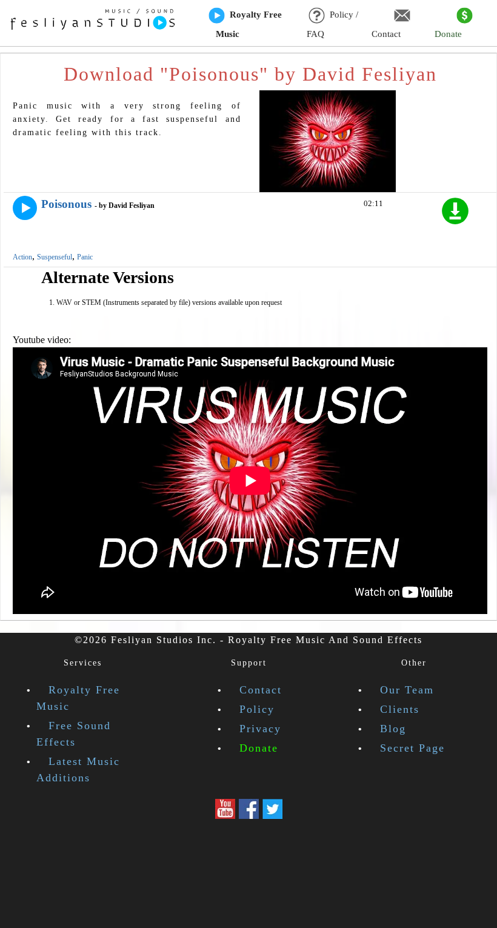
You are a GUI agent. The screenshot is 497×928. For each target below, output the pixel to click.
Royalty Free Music (249, 24)
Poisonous (66, 204)
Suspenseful (54, 257)
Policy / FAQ (332, 24)
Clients (399, 709)
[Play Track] (25, 208)
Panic (85, 257)
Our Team (407, 690)
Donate (448, 34)
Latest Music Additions (78, 769)
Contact (386, 34)
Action (22, 257)
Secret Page (412, 748)
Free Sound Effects (73, 733)
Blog (393, 729)
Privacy (260, 729)
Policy (257, 709)
